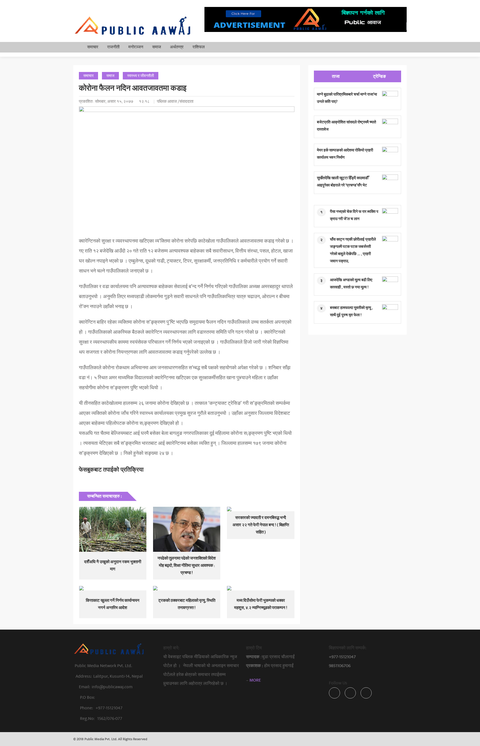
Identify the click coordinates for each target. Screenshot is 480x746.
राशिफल (198, 47)
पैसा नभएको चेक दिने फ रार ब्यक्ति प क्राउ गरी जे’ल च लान (354, 215)
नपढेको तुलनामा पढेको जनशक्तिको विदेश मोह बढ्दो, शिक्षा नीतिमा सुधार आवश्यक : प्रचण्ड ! (187, 565)
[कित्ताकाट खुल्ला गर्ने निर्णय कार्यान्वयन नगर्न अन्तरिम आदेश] (112, 588)
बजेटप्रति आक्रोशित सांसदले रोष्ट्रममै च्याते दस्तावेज (346, 126)
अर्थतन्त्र (177, 47)
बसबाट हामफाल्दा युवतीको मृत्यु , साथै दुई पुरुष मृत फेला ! (351, 311)
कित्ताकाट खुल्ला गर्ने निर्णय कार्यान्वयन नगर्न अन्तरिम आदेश (112, 604)
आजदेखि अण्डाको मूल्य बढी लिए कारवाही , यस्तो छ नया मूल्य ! (351, 283)
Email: (105, 686)
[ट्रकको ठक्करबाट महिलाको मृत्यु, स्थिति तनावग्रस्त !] (186, 588)
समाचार (92, 47)
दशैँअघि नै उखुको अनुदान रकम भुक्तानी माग (112, 565)
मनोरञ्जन (135, 47)
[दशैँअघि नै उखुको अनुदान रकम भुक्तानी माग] (112, 529)
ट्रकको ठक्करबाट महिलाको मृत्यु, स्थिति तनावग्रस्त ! (186, 604)
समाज (156, 47)
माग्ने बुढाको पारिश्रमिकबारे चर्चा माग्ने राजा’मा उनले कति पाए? (347, 98)
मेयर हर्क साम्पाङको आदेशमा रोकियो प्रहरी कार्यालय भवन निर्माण (345, 154)
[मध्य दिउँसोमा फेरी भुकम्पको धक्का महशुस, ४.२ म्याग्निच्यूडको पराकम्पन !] (260, 588)
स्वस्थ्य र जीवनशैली (140, 76)
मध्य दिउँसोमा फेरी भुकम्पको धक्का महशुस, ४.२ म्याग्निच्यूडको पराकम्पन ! (260, 604)
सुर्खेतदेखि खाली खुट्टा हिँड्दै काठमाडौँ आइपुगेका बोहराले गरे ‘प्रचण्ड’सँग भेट (342, 181)
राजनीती (113, 47)
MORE (255, 680)
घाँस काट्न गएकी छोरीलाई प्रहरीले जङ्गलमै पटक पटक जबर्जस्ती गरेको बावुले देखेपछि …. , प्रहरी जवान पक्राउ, (353, 250)
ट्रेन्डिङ (379, 76)
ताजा (336, 76)
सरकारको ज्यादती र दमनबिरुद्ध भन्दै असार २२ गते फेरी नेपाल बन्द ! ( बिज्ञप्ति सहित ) (260, 525)
